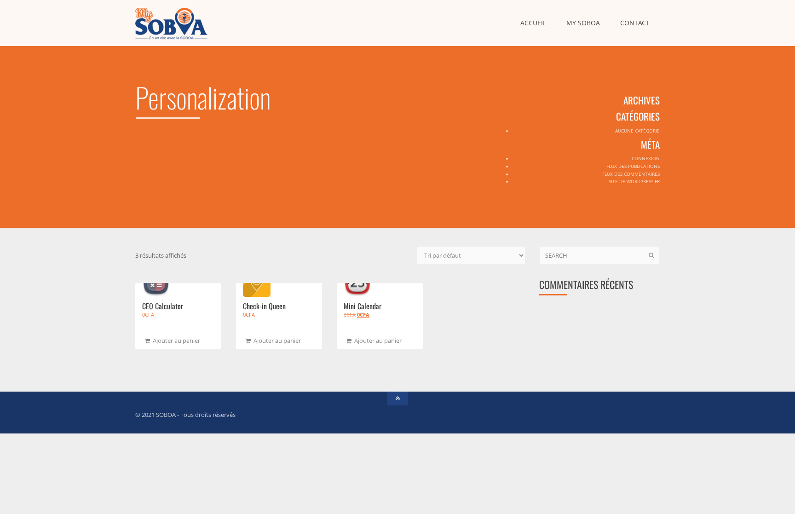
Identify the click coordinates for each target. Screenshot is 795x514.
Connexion (646, 158)
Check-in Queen (264, 306)
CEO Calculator (162, 306)
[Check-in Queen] (257, 283)
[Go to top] (397, 398)
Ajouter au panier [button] (175, 340)
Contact (635, 22)
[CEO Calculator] (156, 283)
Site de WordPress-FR (634, 181)
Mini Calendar (362, 306)
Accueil (533, 22)
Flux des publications (633, 166)
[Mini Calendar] (357, 283)
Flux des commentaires (631, 174)
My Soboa (583, 22)
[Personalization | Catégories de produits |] (171, 23)
